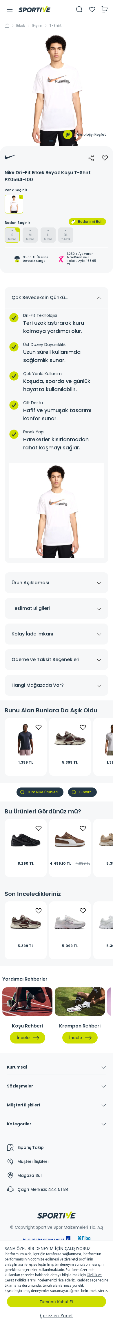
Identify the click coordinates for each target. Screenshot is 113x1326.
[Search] (79, 9)
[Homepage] (34, 9)
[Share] (91, 157)
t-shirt (55, 25)
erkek (20, 25)
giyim (37, 25)
